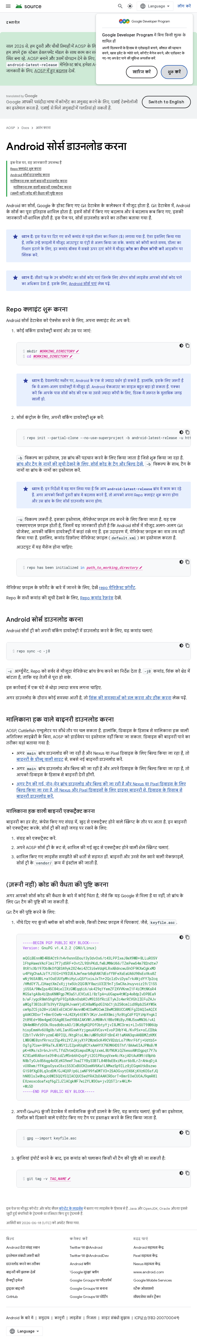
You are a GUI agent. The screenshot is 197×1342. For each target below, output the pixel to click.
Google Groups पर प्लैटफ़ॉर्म (90, 1280)
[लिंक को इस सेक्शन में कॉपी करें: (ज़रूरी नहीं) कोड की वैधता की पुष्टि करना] (113, 885)
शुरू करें (174, 72)
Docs (25, 128)
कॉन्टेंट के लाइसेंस (71, 1208)
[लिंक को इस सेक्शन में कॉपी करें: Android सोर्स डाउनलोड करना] (88, 620)
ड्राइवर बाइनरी (15, 1288)
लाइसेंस (75, 1318)
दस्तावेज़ (13, 22)
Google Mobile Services (152, 1280)
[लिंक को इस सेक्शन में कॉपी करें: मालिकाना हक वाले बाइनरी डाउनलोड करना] (119, 720)
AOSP (10, 128)
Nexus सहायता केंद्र (146, 1264)
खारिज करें (142, 72)
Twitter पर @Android (86, 1247)
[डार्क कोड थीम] (181, 345)
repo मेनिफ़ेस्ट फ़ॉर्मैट (117, 587)
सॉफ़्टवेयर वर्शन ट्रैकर (147, 1296)
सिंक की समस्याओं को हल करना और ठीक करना (130, 698)
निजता (91, 1318)
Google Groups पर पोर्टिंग (89, 1296)
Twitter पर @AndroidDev (89, 1255)
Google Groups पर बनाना (88, 1288)
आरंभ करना (43, 128)
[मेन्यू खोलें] (8, 6)
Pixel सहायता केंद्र (145, 1255)
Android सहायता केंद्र (148, 1247)
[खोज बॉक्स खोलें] (120, 6)
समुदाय (43, 1318)
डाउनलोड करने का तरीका (23, 1264)
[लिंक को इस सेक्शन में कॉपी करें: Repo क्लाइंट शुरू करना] (72, 310)
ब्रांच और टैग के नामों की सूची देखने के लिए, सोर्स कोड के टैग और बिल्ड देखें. (80, 464)
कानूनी (59, 1318)
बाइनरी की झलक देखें (20, 1272)
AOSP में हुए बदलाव (50, 71)
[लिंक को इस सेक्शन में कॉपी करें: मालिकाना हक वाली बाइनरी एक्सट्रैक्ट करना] (100, 812)
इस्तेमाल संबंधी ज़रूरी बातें (23, 1255)
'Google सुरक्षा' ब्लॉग (84, 1272)
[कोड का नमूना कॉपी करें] (187, 345)
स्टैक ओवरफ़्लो (143, 1288)
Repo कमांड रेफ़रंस (96, 598)
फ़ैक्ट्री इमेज (14, 1280)
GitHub (12, 1296)
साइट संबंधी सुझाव (115, 1318)
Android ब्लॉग (80, 1264)
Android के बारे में (19, 1318)
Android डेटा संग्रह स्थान (23, 1247)
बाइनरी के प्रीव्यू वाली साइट (39, 759)
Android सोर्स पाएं (83, 283)
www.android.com (148, 1272)
